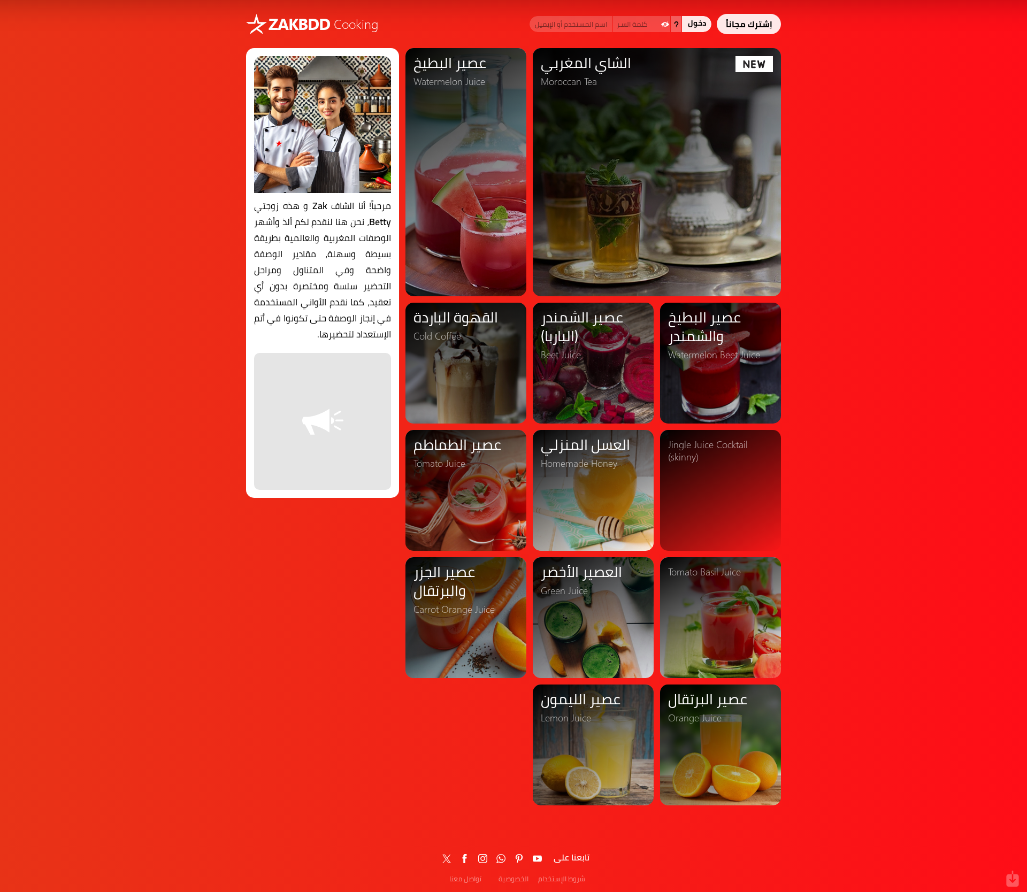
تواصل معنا (465, 878)
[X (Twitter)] (447, 858)
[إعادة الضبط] (676, 24)
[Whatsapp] (501, 858)
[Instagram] (483, 858)
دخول (697, 23)
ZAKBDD (299, 23)
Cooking (356, 23)
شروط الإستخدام (561, 878)
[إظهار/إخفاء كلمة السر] (665, 24)
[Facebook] (465, 858)
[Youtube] (537, 858)
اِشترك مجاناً (749, 24)
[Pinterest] (519, 858)
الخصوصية (513, 878)
